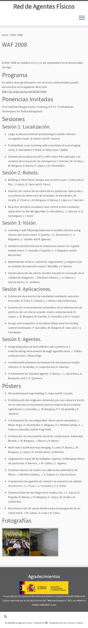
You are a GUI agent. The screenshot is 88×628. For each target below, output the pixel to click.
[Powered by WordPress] (46, 622)
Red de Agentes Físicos (44, 6)
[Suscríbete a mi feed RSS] (6, 616)
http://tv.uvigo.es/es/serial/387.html (24, 91)
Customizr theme (75, 622)
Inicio (5, 35)
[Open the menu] (82, 18)
